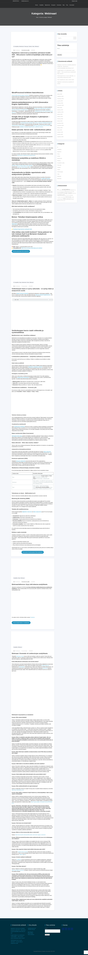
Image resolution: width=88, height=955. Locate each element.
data (64, 191)
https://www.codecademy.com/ (18, 789)
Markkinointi (21, 46)
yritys (64, 200)
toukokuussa (41, 141)
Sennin (22, 656)
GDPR (61, 193)
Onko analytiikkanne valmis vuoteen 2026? (65, 79)
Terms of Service (31, 934)
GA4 (58, 193)
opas (65, 195)
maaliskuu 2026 (60, 96)
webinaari (68, 199)
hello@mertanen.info (32, 928)
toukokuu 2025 (60, 103)
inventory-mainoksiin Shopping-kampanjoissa (43, 122)
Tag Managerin (22, 666)
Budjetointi (59, 151)
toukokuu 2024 (60, 109)
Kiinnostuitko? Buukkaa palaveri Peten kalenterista (33, 552)
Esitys (20, 282)
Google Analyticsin (45, 665)
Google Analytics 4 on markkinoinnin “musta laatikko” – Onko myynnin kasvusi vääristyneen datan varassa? (66, 72)
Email (58, 48)
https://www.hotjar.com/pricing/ (18, 870)
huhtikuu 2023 (60, 116)
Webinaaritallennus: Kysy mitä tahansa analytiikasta (29, 584)
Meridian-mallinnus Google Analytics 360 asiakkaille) (22, 165)
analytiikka (66, 190)
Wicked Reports (24, 166)
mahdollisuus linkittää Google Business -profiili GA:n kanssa (31, 126)
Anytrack (19, 166)
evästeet (71, 191)
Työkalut (30, 46)
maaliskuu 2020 (60, 136)
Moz (25, 854)
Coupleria (43, 178)
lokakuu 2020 (59, 127)
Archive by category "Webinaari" (45, 17)
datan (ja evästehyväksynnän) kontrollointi (41, 125)
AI (57, 147)
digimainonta (67, 191)
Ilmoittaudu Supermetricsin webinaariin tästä (22, 229)
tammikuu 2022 (60, 123)
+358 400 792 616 (31, 929)
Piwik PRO (68, 195)
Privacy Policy (30, 933)
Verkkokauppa (60, 171)
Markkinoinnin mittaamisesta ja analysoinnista (26, 155)
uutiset (72, 197)
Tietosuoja (26, 46)
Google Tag (74, 193)
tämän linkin (45, 668)
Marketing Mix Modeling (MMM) (42, 487)
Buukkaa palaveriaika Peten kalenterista (21, 251)
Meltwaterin (18, 656)
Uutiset (58, 169)
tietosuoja (68, 197)
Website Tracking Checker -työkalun (23, 151)
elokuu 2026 (59, 94)
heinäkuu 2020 (60, 132)
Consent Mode (61, 191)
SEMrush (21, 854)
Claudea (48, 178)
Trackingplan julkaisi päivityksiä (31, 136)
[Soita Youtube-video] (33, 78)
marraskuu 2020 (60, 125)
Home (37, 17)
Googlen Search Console (23, 851)
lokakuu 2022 (59, 120)
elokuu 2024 (59, 107)
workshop (61, 200)
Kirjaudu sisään (74, 1)
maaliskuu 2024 (60, 112)
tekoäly (64, 197)
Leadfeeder (19, 859)
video (64, 199)
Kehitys (58, 156)
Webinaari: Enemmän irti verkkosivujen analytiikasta (30, 653)
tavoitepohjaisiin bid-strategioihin (27, 122)
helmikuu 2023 (60, 118)
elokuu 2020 (59, 129)
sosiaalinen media (59, 197)
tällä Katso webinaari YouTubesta (37, 149)
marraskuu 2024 (60, 105)
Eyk (29, 166)
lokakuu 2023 (59, 114)
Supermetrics (14, 223)
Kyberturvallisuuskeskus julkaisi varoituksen (20, 95)
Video (33, 46)
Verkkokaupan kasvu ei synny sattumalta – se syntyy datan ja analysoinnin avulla (17, 942)
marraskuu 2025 (60, 98)
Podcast (58, 160)
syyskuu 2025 (60, 100)
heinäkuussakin (49, 141)
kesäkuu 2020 (60, 134)
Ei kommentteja (24, 286)
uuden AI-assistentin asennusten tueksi (40, 147)
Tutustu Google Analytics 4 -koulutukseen (21, 622)
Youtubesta (32, 617)
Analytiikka (17, 46)
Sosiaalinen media (60, 162)
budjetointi (72, 189)
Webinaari (37, 46)
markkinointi (61, 195)
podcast (71, 195)
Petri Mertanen (17, 50)
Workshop (59, 178)
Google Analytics (68, 193)
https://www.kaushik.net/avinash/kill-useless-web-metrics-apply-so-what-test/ (30, 834)
